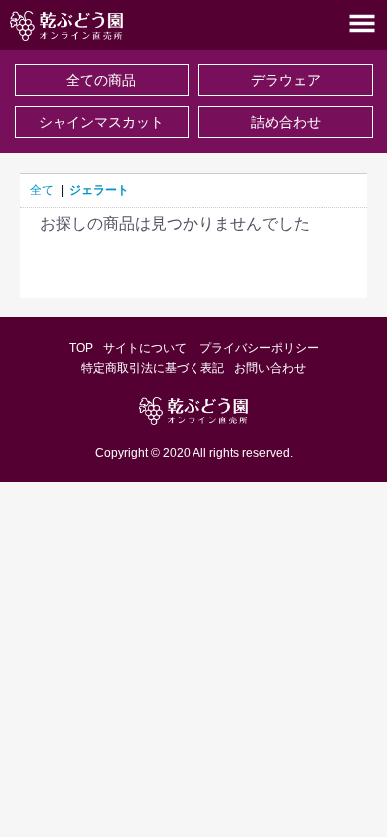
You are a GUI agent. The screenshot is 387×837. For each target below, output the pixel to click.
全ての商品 (101, 80)
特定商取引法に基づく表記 (152, 368)
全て (42, 190)
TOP (81, 348)
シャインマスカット (101, 122)
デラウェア (286, 80)
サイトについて (146, 348)
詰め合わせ (286, 122)
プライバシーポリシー (259, 348)
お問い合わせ (270, 368)
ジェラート (99, 190)
